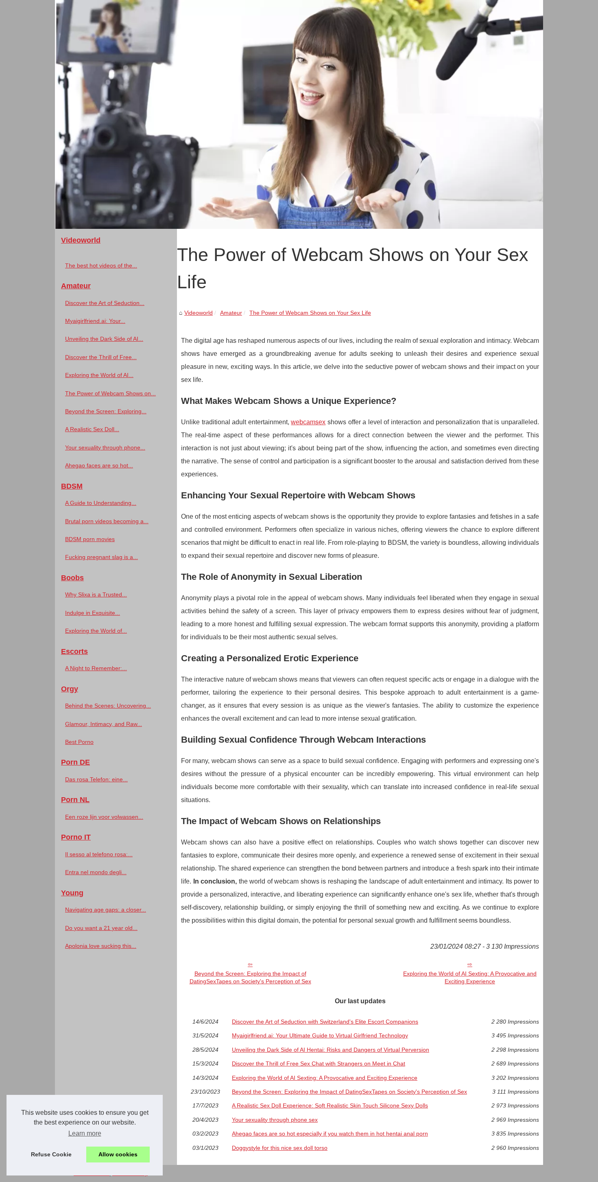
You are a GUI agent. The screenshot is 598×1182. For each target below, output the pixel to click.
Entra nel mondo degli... (96, 872)
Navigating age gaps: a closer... (105, 909)
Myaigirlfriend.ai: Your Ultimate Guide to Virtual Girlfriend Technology (320, 1035)
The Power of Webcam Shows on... (110, 393)
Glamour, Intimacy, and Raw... (103, 724)
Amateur (231, 312)
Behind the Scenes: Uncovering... (108, 705)
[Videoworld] (299, 114)
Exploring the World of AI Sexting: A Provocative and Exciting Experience (470, 977)
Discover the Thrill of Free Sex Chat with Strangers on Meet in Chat (318, 1063)
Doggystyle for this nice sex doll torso (279, 1148)
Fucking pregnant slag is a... (101, 557)
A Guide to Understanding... (100, 503)
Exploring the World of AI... (99, 375)
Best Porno (79, 742)
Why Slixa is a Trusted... (96, 594)
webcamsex (308, 422)
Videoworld (198, 312)
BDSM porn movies (90, 539)
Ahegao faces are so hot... (99, 465)
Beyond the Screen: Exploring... (105, 411)
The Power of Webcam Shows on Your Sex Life (310, 312)
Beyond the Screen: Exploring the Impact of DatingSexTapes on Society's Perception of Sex (250, 977)
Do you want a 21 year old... (101, 928)
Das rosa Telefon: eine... (96, 779)
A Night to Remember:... (96, 668)
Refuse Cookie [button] (51, 1154)
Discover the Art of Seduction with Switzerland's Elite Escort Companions (325, 1021)
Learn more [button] (84, 1133)
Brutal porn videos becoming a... (106, 521)
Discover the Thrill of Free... (101, 357)
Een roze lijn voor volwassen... (104, 817)
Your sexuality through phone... (105, 447)
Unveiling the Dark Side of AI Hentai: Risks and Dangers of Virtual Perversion (330, 1050)
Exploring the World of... (96, 630)
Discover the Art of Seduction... (104, 303)
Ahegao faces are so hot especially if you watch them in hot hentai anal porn (330, 1133)
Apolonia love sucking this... (100, 946)
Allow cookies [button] (117, 1154)
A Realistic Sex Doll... (92, 429)
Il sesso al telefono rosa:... (99, 854)
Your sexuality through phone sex (275, 1120)
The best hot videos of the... (101, 265)
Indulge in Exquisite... (92, 613)
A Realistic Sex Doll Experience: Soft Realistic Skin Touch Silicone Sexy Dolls (330, 1105)
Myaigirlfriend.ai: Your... (95, 321)
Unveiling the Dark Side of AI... (104, 339)
